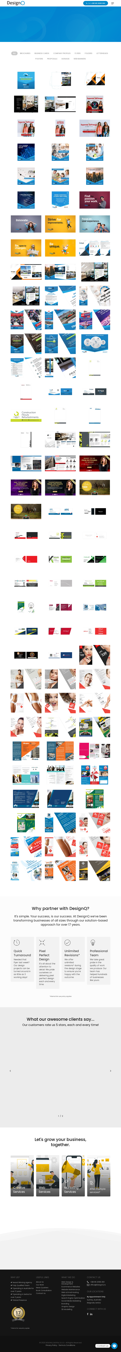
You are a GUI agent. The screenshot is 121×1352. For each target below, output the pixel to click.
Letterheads (102, 53)
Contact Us (40, 1293)
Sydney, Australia (94, 1300)
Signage (65, 59)
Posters (39, 59)
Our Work (40, 1285)
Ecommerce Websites (70, 1287)
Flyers (78, 53)
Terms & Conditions (67, 1345)
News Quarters (42, 1288)
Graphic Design (68, 1306)
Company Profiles (62, 53)
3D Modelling (66, 1309)
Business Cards (42, 53)
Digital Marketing (68, 1295)
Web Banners (80, 59)
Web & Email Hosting (70, 1292)
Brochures (25, 53)
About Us (40, 1282)
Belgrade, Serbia (94, 1303)
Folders (88, 53)
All (14, 53)
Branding (65, 1304)
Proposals (52, 59)
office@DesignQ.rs (98, 1285)
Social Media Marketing (71, 1301)
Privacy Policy (51, 1345)
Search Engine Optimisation (73, 1298)
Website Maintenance (70, 1289)
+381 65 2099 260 (97, 1282)
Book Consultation (44, 1290)
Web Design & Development (67, 1283)
